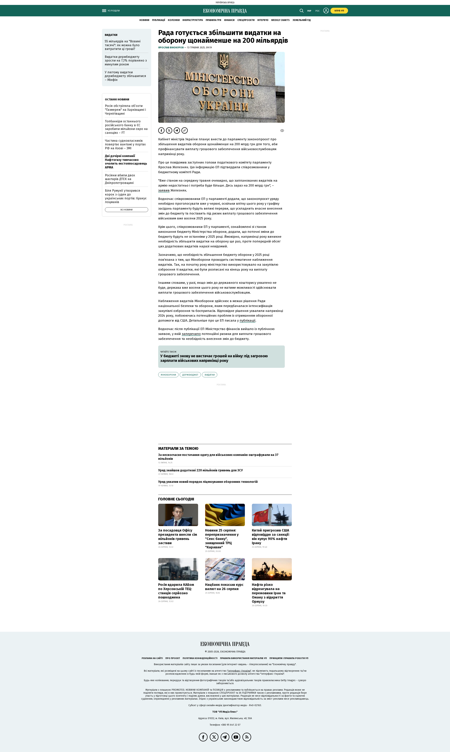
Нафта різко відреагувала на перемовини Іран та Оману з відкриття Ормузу (269, 593)
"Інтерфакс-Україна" (239, 670)
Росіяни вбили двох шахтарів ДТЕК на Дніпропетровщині (120, 179)
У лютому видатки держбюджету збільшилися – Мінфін (125, 76)
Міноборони (168, 374)
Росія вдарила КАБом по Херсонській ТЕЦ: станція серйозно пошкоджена (176, 591)
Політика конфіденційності (200, 658)
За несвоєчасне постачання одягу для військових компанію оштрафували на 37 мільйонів (218, 457)
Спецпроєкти (246, 20)
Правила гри (213, 20)
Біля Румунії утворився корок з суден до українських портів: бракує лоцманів (126, 196)
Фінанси (229, 20)
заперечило (191, 334)
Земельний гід (301, 20)
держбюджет (190, 374)
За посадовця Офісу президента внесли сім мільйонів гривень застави (177, 536)
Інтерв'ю (262, 20)
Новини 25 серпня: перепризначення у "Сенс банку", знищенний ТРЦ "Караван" (222, 538)
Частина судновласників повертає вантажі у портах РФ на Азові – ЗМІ (125, 144)
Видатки (210, 374)
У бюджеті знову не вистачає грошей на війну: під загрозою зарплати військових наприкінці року (214, 358)
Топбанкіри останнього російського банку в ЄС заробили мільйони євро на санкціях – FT (126, 127)
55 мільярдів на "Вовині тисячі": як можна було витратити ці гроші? (122, 45)
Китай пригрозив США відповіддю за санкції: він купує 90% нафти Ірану (271, 536)
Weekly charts (280, 20)
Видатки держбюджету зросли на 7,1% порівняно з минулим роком (126, 60)
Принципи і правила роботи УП (288, 658)
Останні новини (117, 99)
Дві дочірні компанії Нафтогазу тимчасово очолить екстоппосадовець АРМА (126, 161)
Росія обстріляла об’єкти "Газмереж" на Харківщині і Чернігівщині (125, 109)
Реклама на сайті (152, 658)
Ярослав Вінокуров (171, 47)
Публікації (158, 20)
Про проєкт (172, 658)
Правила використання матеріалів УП (243, 658)
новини (144, 20)
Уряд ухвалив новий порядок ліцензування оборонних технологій (208, 482)
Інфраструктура (192, 20)
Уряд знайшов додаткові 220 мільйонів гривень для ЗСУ (200, 470)
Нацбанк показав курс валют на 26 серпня (224, 587)
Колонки (174, 20)
